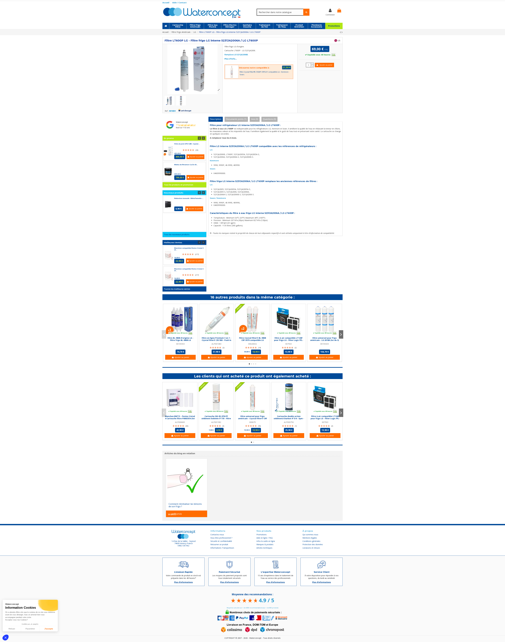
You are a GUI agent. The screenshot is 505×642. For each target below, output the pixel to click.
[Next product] (342, 32)
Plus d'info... (230, 59)
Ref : (167, 111)
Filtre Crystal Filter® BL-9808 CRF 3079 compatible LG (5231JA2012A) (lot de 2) (252, 340)
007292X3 (324, 344)
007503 (288, 344)
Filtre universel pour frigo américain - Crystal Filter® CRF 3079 (252, 418)
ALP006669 (180, 422)
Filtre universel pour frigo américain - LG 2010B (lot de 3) (324, 339)
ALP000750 (289, 422)
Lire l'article (175, 514)
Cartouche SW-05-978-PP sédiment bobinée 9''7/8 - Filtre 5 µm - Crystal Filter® (216, 418)
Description (215, 119)
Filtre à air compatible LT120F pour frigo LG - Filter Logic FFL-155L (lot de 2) (288, 340)
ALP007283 (216, 344)
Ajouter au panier (326, 65)
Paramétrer (30, 629)
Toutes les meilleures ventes (177, 289)
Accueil (166, 2)
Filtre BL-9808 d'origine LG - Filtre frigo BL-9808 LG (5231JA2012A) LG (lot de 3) (180, 340)
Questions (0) (269, 119)
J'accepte (48, 629)
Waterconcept (182, 122)
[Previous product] (341, 32)
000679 (252, 422)
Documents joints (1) (236, 119)
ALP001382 (216, 422)
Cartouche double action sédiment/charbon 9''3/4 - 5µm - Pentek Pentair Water (289, 418)
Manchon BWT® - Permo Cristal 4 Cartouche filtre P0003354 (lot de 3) (180, 418)
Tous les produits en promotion (178, 184)
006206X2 (252, 344)
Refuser (12, 629)
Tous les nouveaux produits (176, 234)
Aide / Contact (179, 2)
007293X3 (180, 344)
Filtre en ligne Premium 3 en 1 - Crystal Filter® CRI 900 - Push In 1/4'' (216, 340)
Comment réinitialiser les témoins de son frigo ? (185, 505)
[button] (5, 637)
